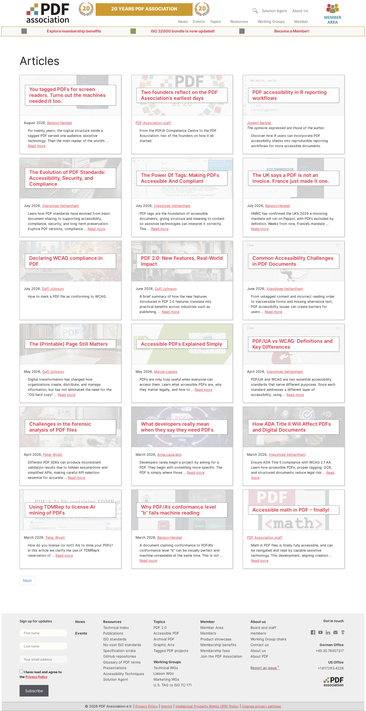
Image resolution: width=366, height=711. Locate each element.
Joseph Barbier (259, 123)
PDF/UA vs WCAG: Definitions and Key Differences (292, 344)
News (183, 21)
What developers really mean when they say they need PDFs (177, 427)
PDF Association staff (153, 123)
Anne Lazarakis (169, 455)
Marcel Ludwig (165, 372)
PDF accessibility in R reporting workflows (289, 95)
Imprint (166, 706)
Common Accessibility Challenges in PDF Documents (292, 261)
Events (199, 21)
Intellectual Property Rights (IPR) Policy (207, 706)
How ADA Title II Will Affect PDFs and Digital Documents (291, 427)
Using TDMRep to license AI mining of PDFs (62, 510)
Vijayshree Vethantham (60, 206)
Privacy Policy (36, 677)
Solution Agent (274, 11)
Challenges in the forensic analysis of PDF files (60, 427)
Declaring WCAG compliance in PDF (66, 261)
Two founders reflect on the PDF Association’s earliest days (179, 95)
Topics (215, 21)
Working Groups (271, 21)
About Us (300, 11)
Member (301, 21)
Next (27, 580)
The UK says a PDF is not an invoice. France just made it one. (290, 178)
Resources (239, 21)
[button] (255, 11)
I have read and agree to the (41, 674)
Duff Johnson (53, 289)
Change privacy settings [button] (261, 706)
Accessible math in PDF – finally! (290, 510)
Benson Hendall (59, 123)
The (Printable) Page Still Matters (68, 344)
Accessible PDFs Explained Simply (181, 344)
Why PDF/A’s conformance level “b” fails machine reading (178, 510)
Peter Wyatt (52, 455)
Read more (36, 146)
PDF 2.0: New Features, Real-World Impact (182, 261)
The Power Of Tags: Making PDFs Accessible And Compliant (180, 178)
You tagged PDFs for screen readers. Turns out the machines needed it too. (67, 95)
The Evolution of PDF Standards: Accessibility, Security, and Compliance (67, 178)
